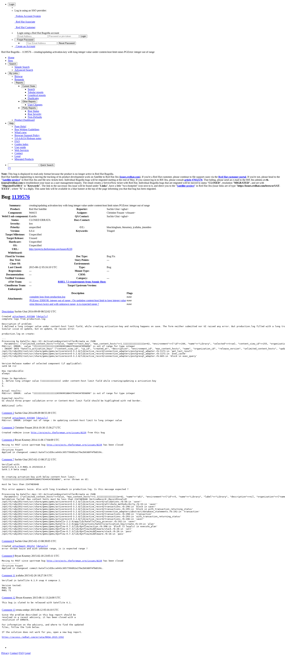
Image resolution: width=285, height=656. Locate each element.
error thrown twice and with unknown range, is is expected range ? (64, 304)
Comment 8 (8, 541)
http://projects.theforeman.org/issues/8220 (50, 249)
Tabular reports (35, 92)
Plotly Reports (29, 108)
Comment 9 (8, 555)
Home (11, 57)
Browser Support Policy (27, 135)
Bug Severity (34, 114)
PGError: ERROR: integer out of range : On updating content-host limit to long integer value (78, 300)
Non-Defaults (35, 117)
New (10, 60)
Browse (19, 76)
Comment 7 (8, 459)
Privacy (5, 653)
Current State (28, 86)
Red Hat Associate (25, 21)
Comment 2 (8, 413)
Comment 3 (8, 427)
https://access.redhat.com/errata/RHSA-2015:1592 (33, 637)
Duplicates (33, 98)
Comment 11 (8, 575)
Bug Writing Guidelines (27, 129)
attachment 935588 (23, 316)
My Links (13, 73)
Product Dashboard (25, 120)
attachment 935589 (23, 418)
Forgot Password (24, 39)
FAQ (17, 141)
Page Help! (20, 126)
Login (11, 4)
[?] (9, 168)
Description (8, 311)
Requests (19, 79)
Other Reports (29, 101)
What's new (21, 132)
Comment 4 (8, 439)
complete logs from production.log (47, 296)
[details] (42, 316)
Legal (17, 156)
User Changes (35, 104)
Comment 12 (8, 597)
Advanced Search (24, 70)
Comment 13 (8, 609)
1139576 (21, 197)
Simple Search (22, 67)
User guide (20, 147)
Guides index (21, 144)
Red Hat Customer (25, 27)
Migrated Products (24, 159)
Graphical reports (37, 95)
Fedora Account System (28, 16)
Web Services (22, 150)
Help (11, 123)
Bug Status (33, 111)
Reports (19, 82)
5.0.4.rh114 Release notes (28, 138)
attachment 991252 (23, 546)
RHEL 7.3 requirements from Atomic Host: (82, 281)
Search (12, 64)
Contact (19, 153)
